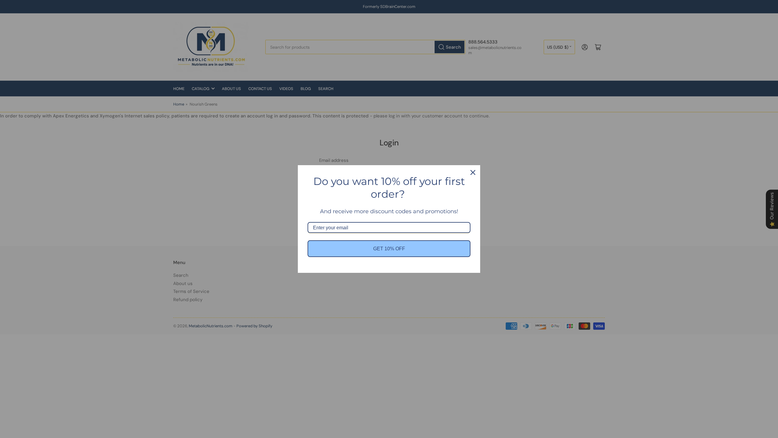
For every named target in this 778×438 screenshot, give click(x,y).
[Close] (473, 172)
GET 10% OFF (389, 248)
